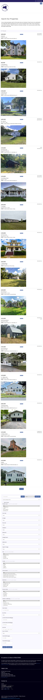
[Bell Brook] (21, 586)
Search (22, 496)
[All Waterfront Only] (21, 583)
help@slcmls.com (6, 689)
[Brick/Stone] (21, 593)
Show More (21, 488)
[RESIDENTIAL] (21, 510)
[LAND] (21, 508)
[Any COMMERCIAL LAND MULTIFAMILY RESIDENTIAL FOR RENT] (21, 508)
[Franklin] (21, 566)
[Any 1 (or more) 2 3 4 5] (21, 539)
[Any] (21, 506)
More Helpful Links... (4, 677)
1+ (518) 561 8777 (7, 687)
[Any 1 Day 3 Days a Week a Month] (21, 633)
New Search (37, 496)
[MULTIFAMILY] (21, 509)
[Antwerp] (21, 556)
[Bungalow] (21, 594)
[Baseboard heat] (21, 603)
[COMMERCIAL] (21, 507)
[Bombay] (21, 557)
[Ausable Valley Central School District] (21, 574)
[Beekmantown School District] (21, 576)
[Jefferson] (21, 567)
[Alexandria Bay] (21, 555)
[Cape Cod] (21, 595)
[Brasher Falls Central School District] (21, 577)
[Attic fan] (21, 601)
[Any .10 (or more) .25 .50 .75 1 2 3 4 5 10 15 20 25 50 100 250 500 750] (21, 520)
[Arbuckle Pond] (21, 584)
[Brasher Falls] (21, 558)
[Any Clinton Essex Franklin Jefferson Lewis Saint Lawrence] (21, 565)
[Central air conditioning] (21, 604)
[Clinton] (21, 564)
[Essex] (21, 565)
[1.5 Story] (21, 592)
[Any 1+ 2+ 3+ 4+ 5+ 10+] (21, 534)
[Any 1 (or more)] (21, 530)
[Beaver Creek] (21, 585)
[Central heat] (21, 605)
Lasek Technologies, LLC (12, 697)
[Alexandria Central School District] (21, 573)
